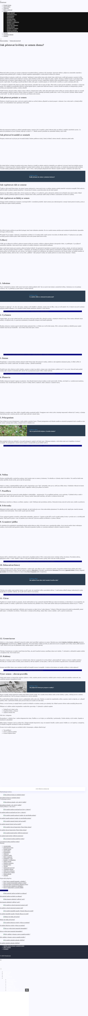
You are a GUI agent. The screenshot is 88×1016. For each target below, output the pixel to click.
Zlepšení (5, 875)
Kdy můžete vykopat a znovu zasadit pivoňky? (12, 937)
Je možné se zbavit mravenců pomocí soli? (11, 908)
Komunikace (6, 852)
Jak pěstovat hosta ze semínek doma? (10, 797)
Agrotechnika (7, 846)
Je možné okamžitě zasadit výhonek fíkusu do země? (14, 914)
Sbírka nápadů (7, 861)
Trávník (5, 866)
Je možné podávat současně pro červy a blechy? (13, 812)
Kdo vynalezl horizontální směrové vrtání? (14, 883)
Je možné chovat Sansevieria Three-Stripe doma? (13, 830)
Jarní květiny (6, 850)
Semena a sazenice (8, 863)
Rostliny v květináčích (9, 860)
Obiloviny (6, 854)
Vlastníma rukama (8, 869)
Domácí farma (7, 849)
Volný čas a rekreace (9, 871)
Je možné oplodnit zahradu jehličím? (10, 943)
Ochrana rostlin (7, 855)
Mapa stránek (7, 947)
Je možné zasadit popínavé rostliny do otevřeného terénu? (15, 818)
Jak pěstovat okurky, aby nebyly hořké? (10, 805)
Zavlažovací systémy (9, 872)
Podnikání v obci (8, 858)
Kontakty (6, 949)
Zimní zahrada (7, 874)
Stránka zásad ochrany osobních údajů (13, 946)
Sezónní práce (7, 864)
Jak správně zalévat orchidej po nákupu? (11, 896)
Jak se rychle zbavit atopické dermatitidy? (11, 931)
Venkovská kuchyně (8, 867)
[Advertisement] (42, 59)
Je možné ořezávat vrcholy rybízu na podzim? (12, 925)
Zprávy (5, 978)
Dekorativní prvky (8, 847)
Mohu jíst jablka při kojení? (7, 919)
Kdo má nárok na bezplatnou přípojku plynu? (15, 884)
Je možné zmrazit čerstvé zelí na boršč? (10, 824)
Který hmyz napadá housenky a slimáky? (14, 881)
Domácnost (3, 2)
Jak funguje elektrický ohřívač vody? (10, 902)
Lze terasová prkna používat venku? (10, 841)
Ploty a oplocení (7, 857)
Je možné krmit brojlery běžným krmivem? (11, 836)
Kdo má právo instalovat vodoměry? (13, 886)
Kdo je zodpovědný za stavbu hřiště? (13, 887)
